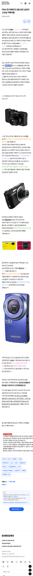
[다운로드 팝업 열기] (30, 566)
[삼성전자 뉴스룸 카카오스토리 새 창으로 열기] (20, 562)
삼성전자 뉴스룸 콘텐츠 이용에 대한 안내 (11, 546)
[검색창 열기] (21, 3)
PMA (20, 459)
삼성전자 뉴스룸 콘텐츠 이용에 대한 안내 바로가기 (15, 502)
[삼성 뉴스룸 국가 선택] (25, 3)
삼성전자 (17, 471)
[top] (30, 573)
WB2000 (22, 463)
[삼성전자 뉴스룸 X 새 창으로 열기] (16, 562)
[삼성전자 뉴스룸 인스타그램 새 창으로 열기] (7, 562)
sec (12, 463)
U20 (16, 463)
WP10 (4, 467)
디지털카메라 (12, 467)
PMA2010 (6, 463)
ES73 (4, 459)
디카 (19, 467)
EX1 (9, 459)
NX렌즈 (14, 459)
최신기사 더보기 (15, 509)
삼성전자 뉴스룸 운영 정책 (8, 540)
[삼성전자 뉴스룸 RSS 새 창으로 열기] (3, 566)
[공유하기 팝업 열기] (30, 570)
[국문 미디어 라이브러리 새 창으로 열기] (29, 562)
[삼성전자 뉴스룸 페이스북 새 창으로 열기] (12, 562)
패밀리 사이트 (6, 572)
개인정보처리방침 (6, 543)
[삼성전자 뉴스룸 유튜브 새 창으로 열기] (3, 562)
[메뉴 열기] (29, 3)
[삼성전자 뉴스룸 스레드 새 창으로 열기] (25, 562)
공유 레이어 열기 (28, 21)
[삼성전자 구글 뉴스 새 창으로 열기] (7, 566)
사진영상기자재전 (7, 471)
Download (24, 21)
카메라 (24, 471)
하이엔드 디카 (6, 474)
